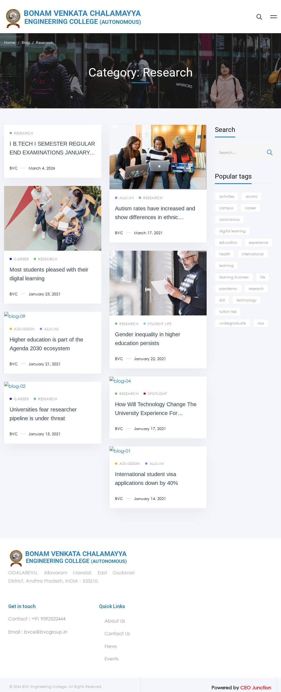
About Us (115, 621)
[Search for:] (246, 152)
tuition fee (228, 311)
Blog (26, 42)
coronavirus (229, 219)
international (253, 254)
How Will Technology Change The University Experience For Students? (155, 413)
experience (258, 242)
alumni (251, 196)
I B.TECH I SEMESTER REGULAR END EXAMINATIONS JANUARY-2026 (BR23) (52, 152)
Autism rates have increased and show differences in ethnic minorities (155, 217)
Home (9, 42)
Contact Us (117, 633)
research (256, 288)
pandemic (228, 288)
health (224, 254)
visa (260, 323)
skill (222, 300)
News (111, 646)
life (262, 277)
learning (226, 265)
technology (247, 300)
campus (226, 208)
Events (112, 659)
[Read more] (158, 129)
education (228, 242)
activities (226, 196)
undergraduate (232, 323)
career (250, 208)
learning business (234, 277)
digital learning (232, 231)
